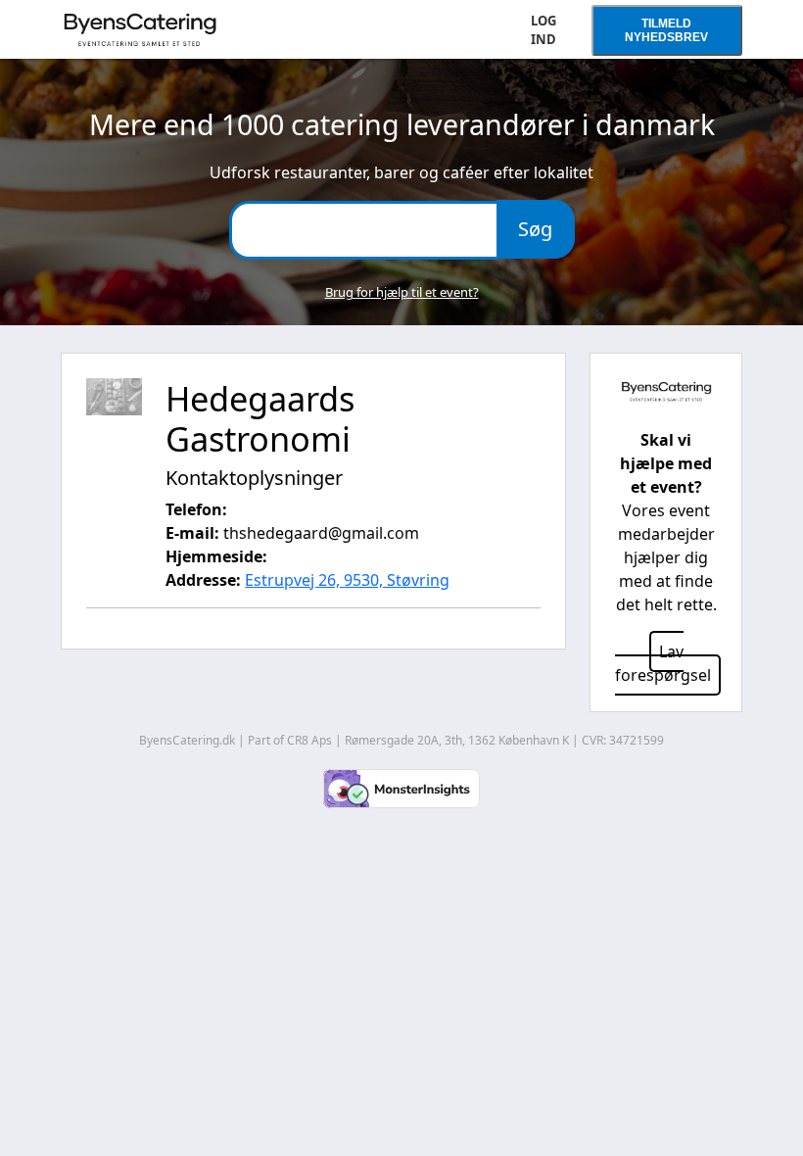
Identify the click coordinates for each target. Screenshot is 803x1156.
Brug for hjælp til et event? (402, 292)
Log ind (543, 30)
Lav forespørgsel (663, 663)
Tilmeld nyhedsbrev (666, 30)
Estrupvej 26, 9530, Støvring (347, 580)
